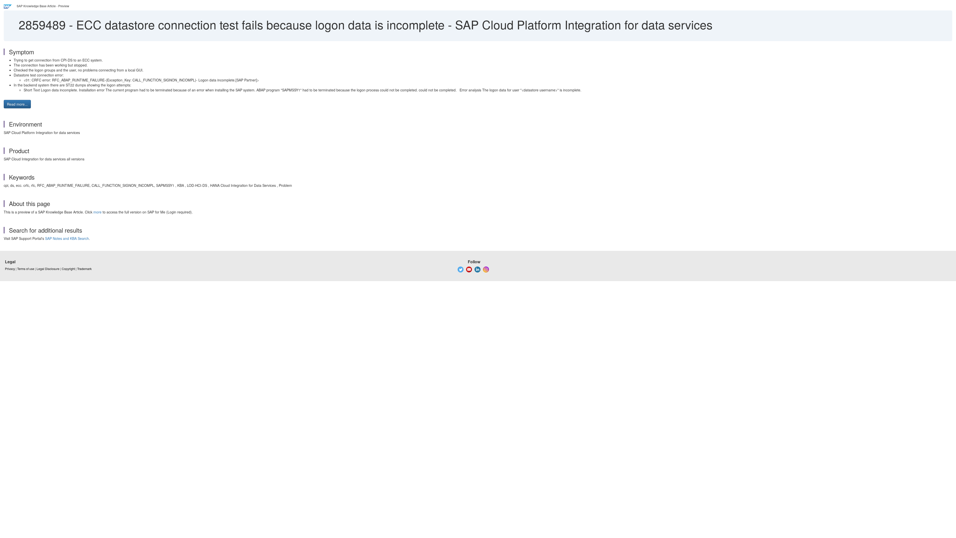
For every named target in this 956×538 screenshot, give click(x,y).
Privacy (10, 269)
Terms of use (25, 269)
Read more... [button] (17, 104)
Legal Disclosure (48, 269)
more (97, 211)
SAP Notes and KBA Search (67, 238)
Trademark (84, 269)
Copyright (68, 269)
